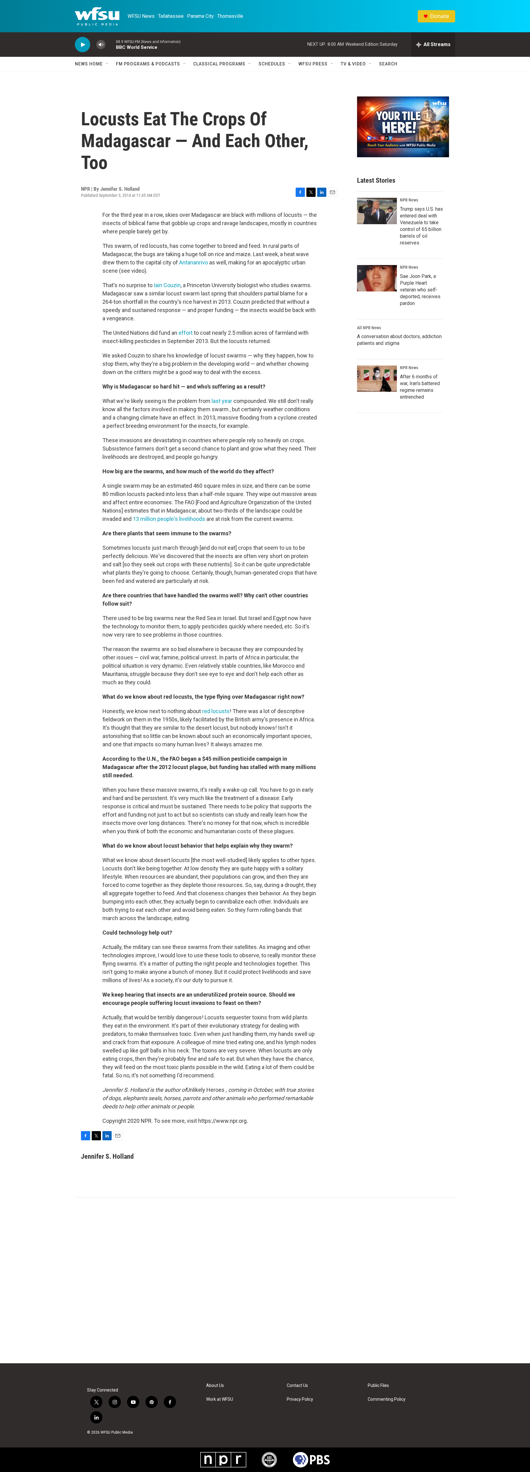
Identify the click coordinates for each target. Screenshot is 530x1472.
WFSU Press (313, 63)
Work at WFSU (219, 1399)
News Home (89, 63)
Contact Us (297, 1385)
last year (222, 401)
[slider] (111, 44)
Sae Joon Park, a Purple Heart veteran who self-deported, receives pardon (420, 289)
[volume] (101, 45)
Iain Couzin (167, 285)
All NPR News (369, 327)
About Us (215, 1385)
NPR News (409, 199)
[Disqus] (265, 1280)
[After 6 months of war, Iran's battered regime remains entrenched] (377, 378)
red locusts (216, 711)
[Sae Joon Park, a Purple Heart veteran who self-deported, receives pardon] (377, 278)
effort (186, 333)
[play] (82, 44)
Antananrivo (193, 262)
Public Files (378, 1385)
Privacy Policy (300, 1399)
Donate (439, 16)
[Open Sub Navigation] (107, 63)
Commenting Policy (386, 1399)
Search (388, 63)
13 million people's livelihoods (169, 519)
